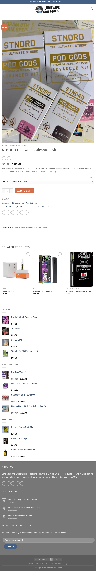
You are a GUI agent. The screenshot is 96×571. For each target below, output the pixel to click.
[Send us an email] (18, 483)
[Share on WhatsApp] (4, 212)
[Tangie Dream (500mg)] (16, 269)
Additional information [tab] (26, 227)
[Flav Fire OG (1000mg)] (47, 269)
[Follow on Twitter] (13, 483)
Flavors (5, 181)
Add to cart (24, 191)
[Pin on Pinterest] (22, 212)
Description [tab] (7, 227)
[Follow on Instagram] (9, 483)
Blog (50, 564)
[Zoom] (5, 140)
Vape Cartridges (18, 146)
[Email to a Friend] (18, 212)
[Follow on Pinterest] (22, 483)
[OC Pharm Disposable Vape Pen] (79, 269)
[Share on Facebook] (9, 212)
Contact (58, 564)
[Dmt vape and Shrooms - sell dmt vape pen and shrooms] (48, 9)
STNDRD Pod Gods (24, 207)
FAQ (65, 564)
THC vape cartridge (18, 203)
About (31, 564)
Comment (11, 502)
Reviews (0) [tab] (44, 227)
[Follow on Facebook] (4, 483)
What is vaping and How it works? (23, 499)
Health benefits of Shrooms (20, 516)
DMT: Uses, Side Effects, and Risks (24, 508)
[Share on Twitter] (13, 212)
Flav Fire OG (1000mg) (42, 291)
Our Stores (41, 564)
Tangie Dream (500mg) (11, 291)
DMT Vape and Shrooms (13, 474)
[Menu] (3, 9)
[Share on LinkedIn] (27, 212)
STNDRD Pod (11, 207)
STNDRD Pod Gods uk (41, 207)
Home (4, 146)
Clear (92, 177)
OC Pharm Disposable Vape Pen (78, 291)
